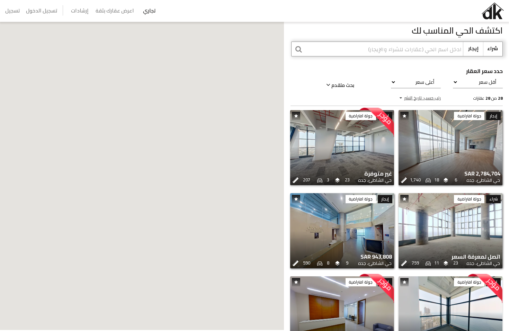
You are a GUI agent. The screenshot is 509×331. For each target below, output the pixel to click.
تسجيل (12, 11)
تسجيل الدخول (41, 11)
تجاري (149, 11)
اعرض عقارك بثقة (115, 11)
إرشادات (80, 11)
